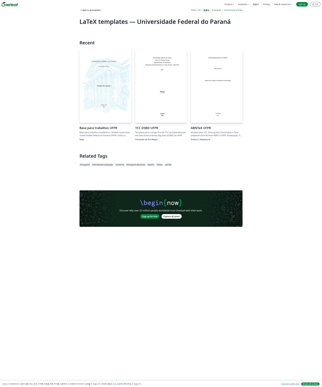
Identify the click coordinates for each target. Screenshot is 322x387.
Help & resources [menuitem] (282, 4)
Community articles (233, 10)
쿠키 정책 (116, 384)
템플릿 (206, 10)
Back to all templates (90, 10)
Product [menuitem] (228, 4)
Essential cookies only (290, 384)
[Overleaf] (10, 4)
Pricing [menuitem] (266, 4)
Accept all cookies (310, 384)
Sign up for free (149, 216)
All (199, 10)
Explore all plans (172, 216)
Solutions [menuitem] (242, 4)
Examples (216, 10)
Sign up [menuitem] (302, 4)
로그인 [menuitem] (315, 4)
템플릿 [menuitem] (256, 4)
